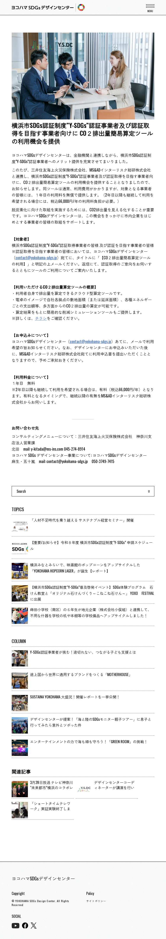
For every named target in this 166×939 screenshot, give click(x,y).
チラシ (41, 318)
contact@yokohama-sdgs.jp (36, 257)
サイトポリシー (96, 901)
